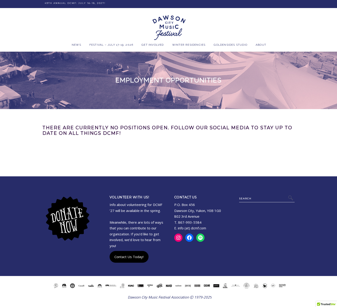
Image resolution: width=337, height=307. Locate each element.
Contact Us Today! (129, 256)
